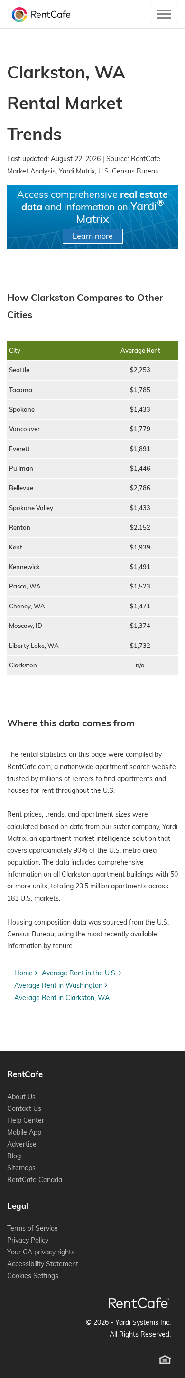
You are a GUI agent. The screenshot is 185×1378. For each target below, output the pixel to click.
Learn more (93, 236)
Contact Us (24, 1108)
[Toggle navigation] (164, 14)
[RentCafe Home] (139, 1302)
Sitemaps (21, 1168)
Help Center (25, 1120)
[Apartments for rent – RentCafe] (39, 14)
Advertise (22, 1144)
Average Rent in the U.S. (79, 973)
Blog (14, 1156)
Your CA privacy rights (40, 1252)
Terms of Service (32, 1228)
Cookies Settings (32, 1276)
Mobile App (24, 1132)
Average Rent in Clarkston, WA (62, 997)
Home (23, 973)
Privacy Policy (27, 1240)
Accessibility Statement (42, 1264)
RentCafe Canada (34, 1180)
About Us (21, 1096)
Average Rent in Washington (58, 985)
